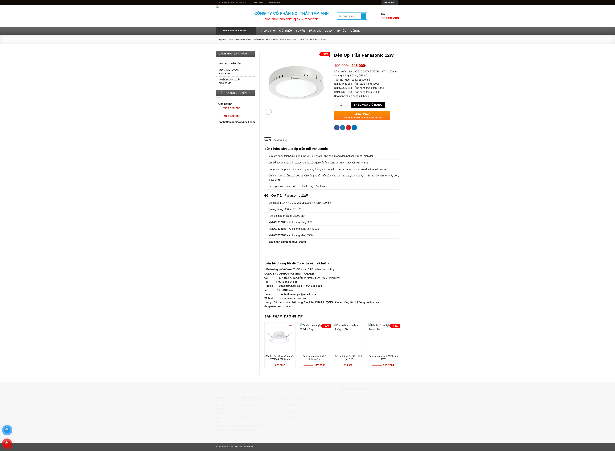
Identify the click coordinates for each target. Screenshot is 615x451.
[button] (390, 2)
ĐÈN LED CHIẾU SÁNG (240, 39)
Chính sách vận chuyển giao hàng (298, 405)
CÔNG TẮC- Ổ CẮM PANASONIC (229, 72)
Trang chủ (268, 30)
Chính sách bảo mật (290, 417)
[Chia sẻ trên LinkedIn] (354, 127)
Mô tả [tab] (267, 140)
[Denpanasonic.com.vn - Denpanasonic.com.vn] (233, 16)
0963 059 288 (231, 108)
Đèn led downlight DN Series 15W (383, 357)
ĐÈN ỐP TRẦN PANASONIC (313, 39)
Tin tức (341, 30)
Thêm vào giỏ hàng (368, 104)
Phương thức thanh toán (293, 398)
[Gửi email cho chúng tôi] (376, 2)
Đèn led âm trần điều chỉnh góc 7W (348, 357)
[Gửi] (363, 16)
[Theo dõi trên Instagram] (370, 2)
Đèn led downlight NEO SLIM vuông (314, 357)
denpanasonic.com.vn (292, 298)
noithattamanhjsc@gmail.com (298, 294)
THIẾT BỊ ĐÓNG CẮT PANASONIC (229, 81)
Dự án (328, 30)
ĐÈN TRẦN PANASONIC (285, 39)
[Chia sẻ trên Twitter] (342, 127)
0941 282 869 (231, 116)
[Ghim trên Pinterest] (348, 127)
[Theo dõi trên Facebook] (367, 2)
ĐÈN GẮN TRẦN (262, 39)
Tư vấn (300, 30)
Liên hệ (355, 30)
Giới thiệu (285, 30)
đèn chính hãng (324, 269)
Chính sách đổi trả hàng (292, 411)
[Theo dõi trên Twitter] (373, 2)
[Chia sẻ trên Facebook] (337, 127)
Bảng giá (315, 30)
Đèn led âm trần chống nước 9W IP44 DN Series (280, 357)
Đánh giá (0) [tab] (280, 140)
